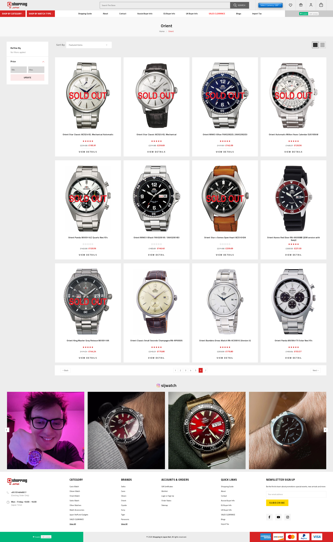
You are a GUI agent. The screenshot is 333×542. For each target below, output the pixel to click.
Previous (7, 430)
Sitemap (164, 505)
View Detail (156, 254)
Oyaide (124, 505)
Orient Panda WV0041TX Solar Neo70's (293, 340)
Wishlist (164, 491)
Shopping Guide (85, 13)
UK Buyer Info (192, 13)
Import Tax (257, 13)
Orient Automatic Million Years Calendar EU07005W (293, 134)
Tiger (123, 514)
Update (27, 77)
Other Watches (75, 505)
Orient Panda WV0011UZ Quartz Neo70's (88, 237)
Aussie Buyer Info (144, 13)
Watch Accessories (77, 510)
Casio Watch (74, 486)
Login (163, 495)
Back (66, 370)
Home (162, 31)
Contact (122, 13)
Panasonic (125, 519)
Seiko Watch (74, 500)
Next (315, 370)
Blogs (238, 13)
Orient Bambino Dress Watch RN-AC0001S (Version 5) (225, 340)
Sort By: (60, 45)
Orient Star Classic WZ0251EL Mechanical (157, 134)
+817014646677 (18, 492)
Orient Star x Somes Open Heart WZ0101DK (225, 237)
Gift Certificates (167, 486)
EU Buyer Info (169, 13)
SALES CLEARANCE (217, 13)
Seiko (123, 486)
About (105, 13)
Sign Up (171, 495)
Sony (123, 510)
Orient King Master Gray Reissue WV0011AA (88, 340)
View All (73, 524)
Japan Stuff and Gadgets (79, 514)
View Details (88, 151)
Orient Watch (75, 495)
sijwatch (168, 385)
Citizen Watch (75, 491)
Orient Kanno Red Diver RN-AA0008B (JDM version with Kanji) (293, 239)
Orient (171, 31)
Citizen (123, 495)
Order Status (166, 500)
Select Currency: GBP (269, 5)
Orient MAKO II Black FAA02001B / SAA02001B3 (157, 237)
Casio (123, 491)
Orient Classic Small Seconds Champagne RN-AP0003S (156, 340)
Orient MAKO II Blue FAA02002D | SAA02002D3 (225, 134)
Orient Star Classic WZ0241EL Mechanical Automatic (88, 134)
